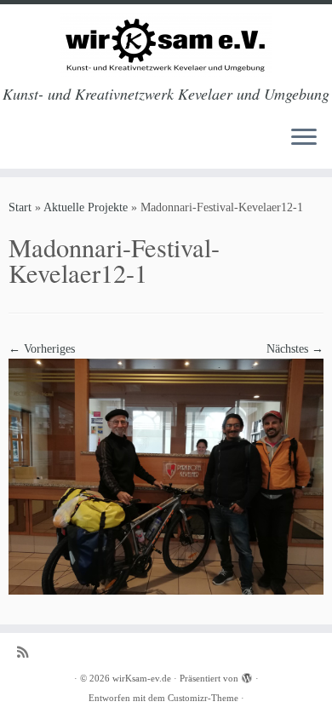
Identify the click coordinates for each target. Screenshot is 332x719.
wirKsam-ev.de (141, 678)
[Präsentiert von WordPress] (247, 676)
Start (20, 207)
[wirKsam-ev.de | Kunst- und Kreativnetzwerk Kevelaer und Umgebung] (166, 45)
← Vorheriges (42, 348)
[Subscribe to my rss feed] (27, 652)
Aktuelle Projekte (85, 207)
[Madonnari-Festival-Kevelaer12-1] (166, 475)
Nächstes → (294, 348)
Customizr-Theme (203, 698)
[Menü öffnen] (304, 138)
